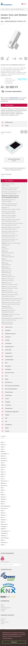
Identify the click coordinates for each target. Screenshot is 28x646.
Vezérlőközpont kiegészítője (11, 411)
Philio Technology (6, 506)
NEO (3, 487)
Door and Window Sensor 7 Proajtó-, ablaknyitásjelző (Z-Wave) (11, 192)
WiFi (6, 418)
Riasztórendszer (9, 392)
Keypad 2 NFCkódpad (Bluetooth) (7, 271)
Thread (7, 398)
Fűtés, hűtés (8, 349)
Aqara (3, 446)
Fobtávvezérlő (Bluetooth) (7, 259)
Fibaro (3, 467)
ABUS (3, 442)
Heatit (3, 472)
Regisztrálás (3, 618)
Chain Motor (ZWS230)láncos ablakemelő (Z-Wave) (9, 216)
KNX (6, 362)
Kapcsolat (3, 606)
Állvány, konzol (8, 327)
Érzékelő (7, 340)
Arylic (3, 449)
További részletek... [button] (8, 638)
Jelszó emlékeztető (5, 622)
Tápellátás (7, 401)
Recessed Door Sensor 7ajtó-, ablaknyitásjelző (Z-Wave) (10, 204)
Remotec (4, 515)
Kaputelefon (8, 366)
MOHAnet (4, 483)
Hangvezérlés (8, 353)
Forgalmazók (3, 609)
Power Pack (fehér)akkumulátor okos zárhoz (8, 279)
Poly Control (4, 508)
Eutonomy (4, 458)
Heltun (3, 474)
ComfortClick (5, 453)
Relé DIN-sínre (8, 382)
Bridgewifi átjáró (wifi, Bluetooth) (8, 251)
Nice (2, 492)
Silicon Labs (4, 524)
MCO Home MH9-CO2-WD (14, 159)
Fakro (3, 462)
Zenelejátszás (8, 424)
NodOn (3, 494)
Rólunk (2, 604)
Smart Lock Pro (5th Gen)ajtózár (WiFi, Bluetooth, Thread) (9, 287)
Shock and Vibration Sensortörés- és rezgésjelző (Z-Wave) (12, 319)
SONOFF (4, 528)
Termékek (7, 9)
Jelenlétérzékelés (9, 359)
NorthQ (3, 501)
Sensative (4, 519)
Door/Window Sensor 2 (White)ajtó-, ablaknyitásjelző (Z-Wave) (11, 228)
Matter (6, 379)
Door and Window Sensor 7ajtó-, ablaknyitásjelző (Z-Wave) (10, 188)
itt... (22, 169)
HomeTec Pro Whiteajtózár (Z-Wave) (8, 184)
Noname (3, 497)
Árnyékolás (7, 330)
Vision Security (5, 538)
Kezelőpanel (8, 369)
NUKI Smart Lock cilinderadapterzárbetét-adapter (11, 244)
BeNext (3, 451)
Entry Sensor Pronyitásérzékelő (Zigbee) (7, 323)
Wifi (6, 421)
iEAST (3, 476)
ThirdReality (4, 533)
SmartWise (4, 526)
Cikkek (6, 125)
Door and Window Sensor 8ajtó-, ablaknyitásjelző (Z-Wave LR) (10, 196)
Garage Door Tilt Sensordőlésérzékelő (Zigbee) (11, 315)
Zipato (3, 544)
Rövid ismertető (9, 105)
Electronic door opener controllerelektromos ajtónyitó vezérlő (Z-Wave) (11, 303)
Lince (3, 478)
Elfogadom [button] (14, 642)
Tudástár (2, 623)
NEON (3, 490)
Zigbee (7, 427)
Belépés (2, 620)
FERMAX (4, 465)
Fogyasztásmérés (9, 346)
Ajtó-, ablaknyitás (9, 180)
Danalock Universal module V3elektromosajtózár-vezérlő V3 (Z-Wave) (12, 299)
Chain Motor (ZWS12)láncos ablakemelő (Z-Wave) (8, 212)
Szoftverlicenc (8, 395)
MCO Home (5, 481)
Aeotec (3, 444)
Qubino (3, 512)
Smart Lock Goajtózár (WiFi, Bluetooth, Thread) (9, 283)
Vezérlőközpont (8, 408)
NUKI (3, 503)
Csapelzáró (8, 336)
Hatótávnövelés (9, 356)
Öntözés (7, 431)
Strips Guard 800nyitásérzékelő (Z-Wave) (8, 311)
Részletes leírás (9, 122)
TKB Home (4, 535)
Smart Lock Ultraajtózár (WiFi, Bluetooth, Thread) (9, 291)
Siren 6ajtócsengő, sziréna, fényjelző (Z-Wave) (11, 208)
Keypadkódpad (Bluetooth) (6, 263)
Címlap (2, 9)
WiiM (3, 540)
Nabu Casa (4, 485)
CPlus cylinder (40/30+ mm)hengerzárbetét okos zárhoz (10, 240)
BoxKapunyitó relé (5, 248)
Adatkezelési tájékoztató (6, 607)
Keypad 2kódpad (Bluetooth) (6, 267)
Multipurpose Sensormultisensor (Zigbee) (8, 200)
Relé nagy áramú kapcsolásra (12, 385)
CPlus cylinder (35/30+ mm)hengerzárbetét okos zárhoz (10, 236)
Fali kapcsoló (8, 343)
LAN (6, 375)
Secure (3, 517)
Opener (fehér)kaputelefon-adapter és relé (8, 275)
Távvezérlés (8, 405)
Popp (3, 510)
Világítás (7, 414)
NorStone (4, 499)
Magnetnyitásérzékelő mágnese (7, 307)
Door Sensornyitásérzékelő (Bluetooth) (8, 255)
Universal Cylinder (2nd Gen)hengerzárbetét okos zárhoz (10, 295)
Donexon (4, 456)
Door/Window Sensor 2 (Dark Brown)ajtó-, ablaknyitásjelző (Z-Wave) (12, 224)
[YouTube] (2, 557)
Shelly (3, 522)
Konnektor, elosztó (9, 372)
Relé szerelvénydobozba (11, 388)
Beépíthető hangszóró (10, 333)
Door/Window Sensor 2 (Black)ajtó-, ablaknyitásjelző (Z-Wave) (11, 220)
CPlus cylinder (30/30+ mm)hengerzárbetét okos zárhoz (10, 232)
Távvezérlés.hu (5, 531)
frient (3, 469)
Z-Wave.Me (4, 542)
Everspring (4, 460)
